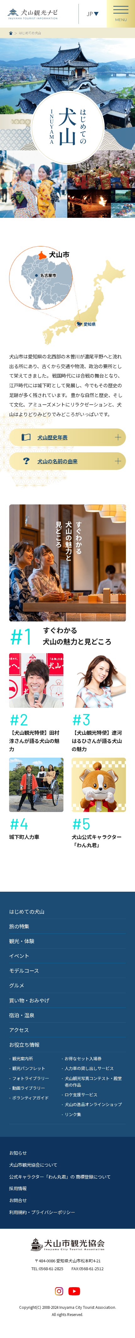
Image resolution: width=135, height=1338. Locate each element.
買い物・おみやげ (29, 1000)
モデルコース (24, 970)
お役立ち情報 (24, 1044)
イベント (19, 955)
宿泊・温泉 (21, 1015)
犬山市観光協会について (33, 1164)
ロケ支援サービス (81, 1095)
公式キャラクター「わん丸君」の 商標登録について (60, 1176)
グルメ (16, 985)
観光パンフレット (28, 1068)
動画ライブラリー (28, 1088)
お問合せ (18, 1200)
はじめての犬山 (26, 911)
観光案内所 (22, 1058)
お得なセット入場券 (83, 1058)
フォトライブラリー (30, 1078)
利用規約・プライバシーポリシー (42, 1212)
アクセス (19, 1030)
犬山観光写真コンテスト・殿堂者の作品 (93, 1081)
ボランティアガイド (30, 1098)
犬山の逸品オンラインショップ (93, 1104)
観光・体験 (21, 941)
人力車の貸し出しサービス (89, 1068)
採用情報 (18, 1188)
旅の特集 (19, 926)
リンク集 (73, 1114)
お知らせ (18, 1152)
